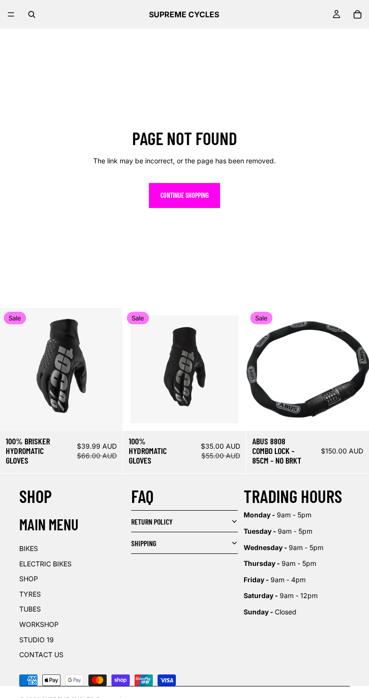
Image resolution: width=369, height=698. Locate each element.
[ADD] (108, 416)
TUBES (30, 609)
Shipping (143, 543)
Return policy (151, 521)
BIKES (28, 548)
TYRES (30, 594)
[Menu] (11, 14)
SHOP (28, 579)
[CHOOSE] (354, 416)
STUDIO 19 (36, 640)
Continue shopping (184, 195)
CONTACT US (41, 654)
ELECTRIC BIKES (45, 564)
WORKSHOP (39, 624)
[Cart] (357, 14)
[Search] (31, 14)
